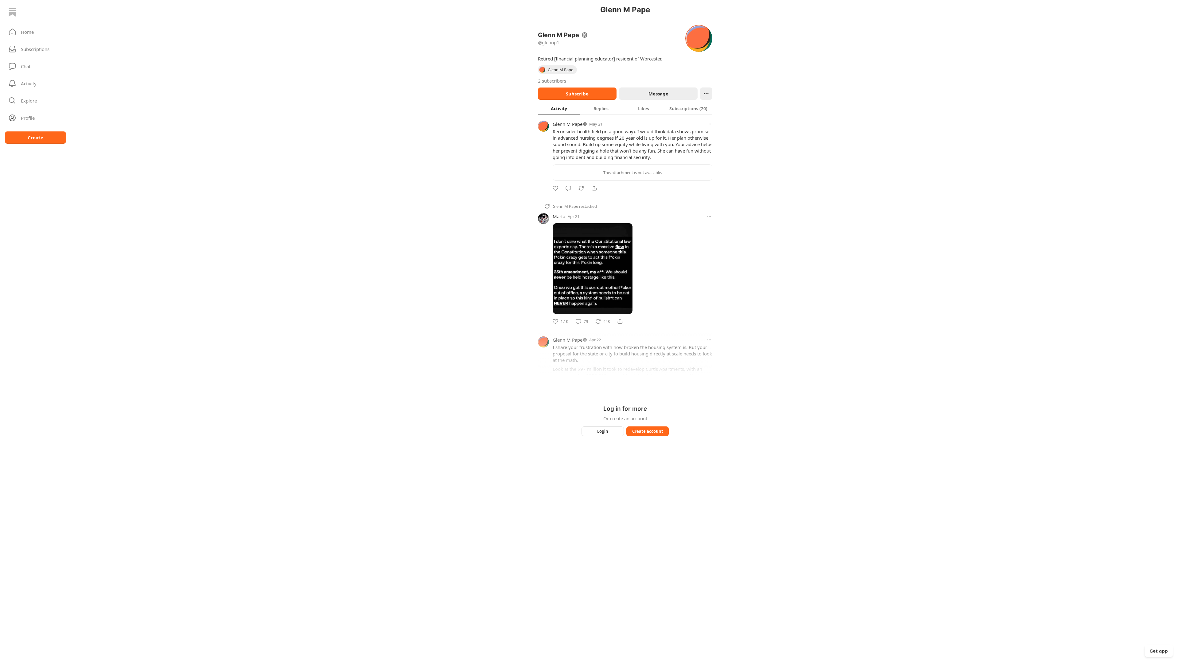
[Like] (555, 188)
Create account (647, 431)
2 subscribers (552, 81)
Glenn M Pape (567, 124)
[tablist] (625, 108)
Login (602, 431)
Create (35, 137)
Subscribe (577, 94)
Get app (1159, 651)
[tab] (559, 108)
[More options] (709, 124)
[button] (35, 32)
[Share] (594, 188)
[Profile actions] (706, 93)
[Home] (12, 12)
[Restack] (581, 188)
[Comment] (568, 188)
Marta (559, 216)
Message (658, 94)
